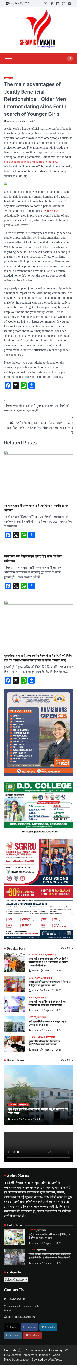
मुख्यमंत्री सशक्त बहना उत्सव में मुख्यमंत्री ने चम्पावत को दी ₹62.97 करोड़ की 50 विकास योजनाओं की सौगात (48, 962)
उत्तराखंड (8, 78)
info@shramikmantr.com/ (22, 1316)
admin (10, 121)
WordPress (54, 1359)
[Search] (70, 58)
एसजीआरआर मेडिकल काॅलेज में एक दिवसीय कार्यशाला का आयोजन (36, 507)
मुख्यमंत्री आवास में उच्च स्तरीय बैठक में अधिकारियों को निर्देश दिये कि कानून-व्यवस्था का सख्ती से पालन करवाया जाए (38, 658)
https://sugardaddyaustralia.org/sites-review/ (31, 161)
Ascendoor (23, 1359)
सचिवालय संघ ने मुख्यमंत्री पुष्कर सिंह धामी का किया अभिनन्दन (33, 558)
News (42, 954)
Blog (32, 1037)
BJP (31, 977)
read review (50, 210)
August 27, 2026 (52, 970)
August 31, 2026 (52, 1243)
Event (33, 954)
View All (65, 948)
